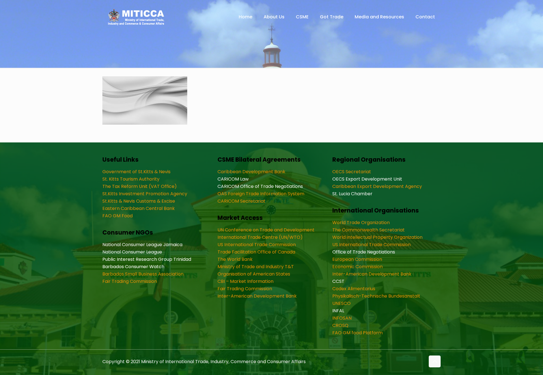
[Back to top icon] (435, 361)
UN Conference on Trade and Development (265, 230)
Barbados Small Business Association (143, 274)
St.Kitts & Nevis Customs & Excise (138, 201)
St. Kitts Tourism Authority (131, 179)
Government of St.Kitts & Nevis (136, 171)
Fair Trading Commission (129, 281)
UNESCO (341, 303)
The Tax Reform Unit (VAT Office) (139, 186)
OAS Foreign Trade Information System (260, 193)
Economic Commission (357, 266)
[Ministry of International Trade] (136, 17)
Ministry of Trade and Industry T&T (255, 266)
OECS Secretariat (351, 171)
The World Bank (235, 259)
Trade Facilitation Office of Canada (256, 252)
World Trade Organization (361, 222)
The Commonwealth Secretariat (368, 230)
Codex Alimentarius (353, 288)
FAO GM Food (117, 216)
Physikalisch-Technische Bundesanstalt (376, 296)
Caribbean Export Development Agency (377, 186)
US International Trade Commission (256, 244)
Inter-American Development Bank (257, 296)
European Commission (357, 259)
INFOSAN (342, 318)
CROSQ (340, 325)
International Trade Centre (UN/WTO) (260, 237)
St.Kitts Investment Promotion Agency (144, 193)
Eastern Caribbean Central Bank (138, 208)
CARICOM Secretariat (241, 201)
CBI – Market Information (245, 281)
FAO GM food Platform (357, 333)
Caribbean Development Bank (251, 171)
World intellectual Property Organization (377, 237)
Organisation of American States (253, 274)
